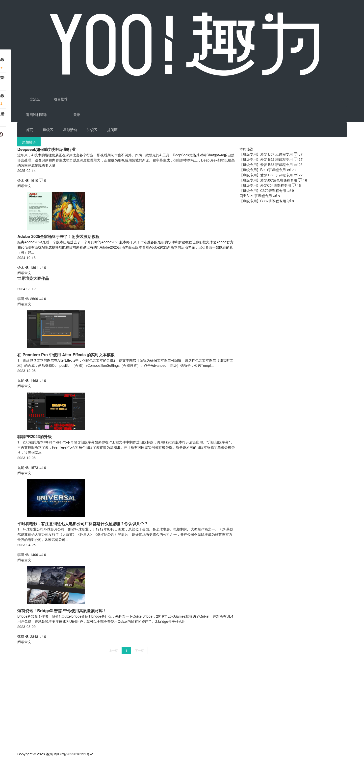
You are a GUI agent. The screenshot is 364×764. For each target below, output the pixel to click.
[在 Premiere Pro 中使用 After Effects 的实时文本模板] (56, 328)
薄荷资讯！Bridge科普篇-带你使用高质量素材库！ (62, 610)
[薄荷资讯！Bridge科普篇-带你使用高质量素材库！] (56, 584)
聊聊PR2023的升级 (34, 436)
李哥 (20, 298)
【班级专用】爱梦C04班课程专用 (265, 185)
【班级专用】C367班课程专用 (262, 200)
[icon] (19, 761)
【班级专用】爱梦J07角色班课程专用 (268, 180)
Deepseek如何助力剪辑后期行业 (46, 149)
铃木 (20, 180)
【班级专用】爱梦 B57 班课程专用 (266, 154)
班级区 (48, 129)
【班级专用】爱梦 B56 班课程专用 (266, 174)
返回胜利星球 (36, 114)
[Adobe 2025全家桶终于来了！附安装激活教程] (56, 210)
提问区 (112, 129)
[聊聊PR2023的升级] (56, 410)
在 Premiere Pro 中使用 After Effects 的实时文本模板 (66, 354)
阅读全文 (24, 185)
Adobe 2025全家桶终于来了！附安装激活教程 (58, 236)
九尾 (20, 380)
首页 (29, 129)
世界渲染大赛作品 (33, 278)
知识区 (92, 129)
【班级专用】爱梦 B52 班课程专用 (266, 159)
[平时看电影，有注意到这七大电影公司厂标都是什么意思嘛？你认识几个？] (56, 497)
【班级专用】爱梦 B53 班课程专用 (266, 164)
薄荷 (20, 636)
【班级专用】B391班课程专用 (262, 169)
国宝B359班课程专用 (255, 195)
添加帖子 (29, 141)
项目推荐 (60, 98)
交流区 (34, 98)
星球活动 (70, 129)
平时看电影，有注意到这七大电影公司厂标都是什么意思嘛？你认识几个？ (82, 523)
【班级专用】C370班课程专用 (262, 190)
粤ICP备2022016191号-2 (73, 753)
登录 (76, 114)
